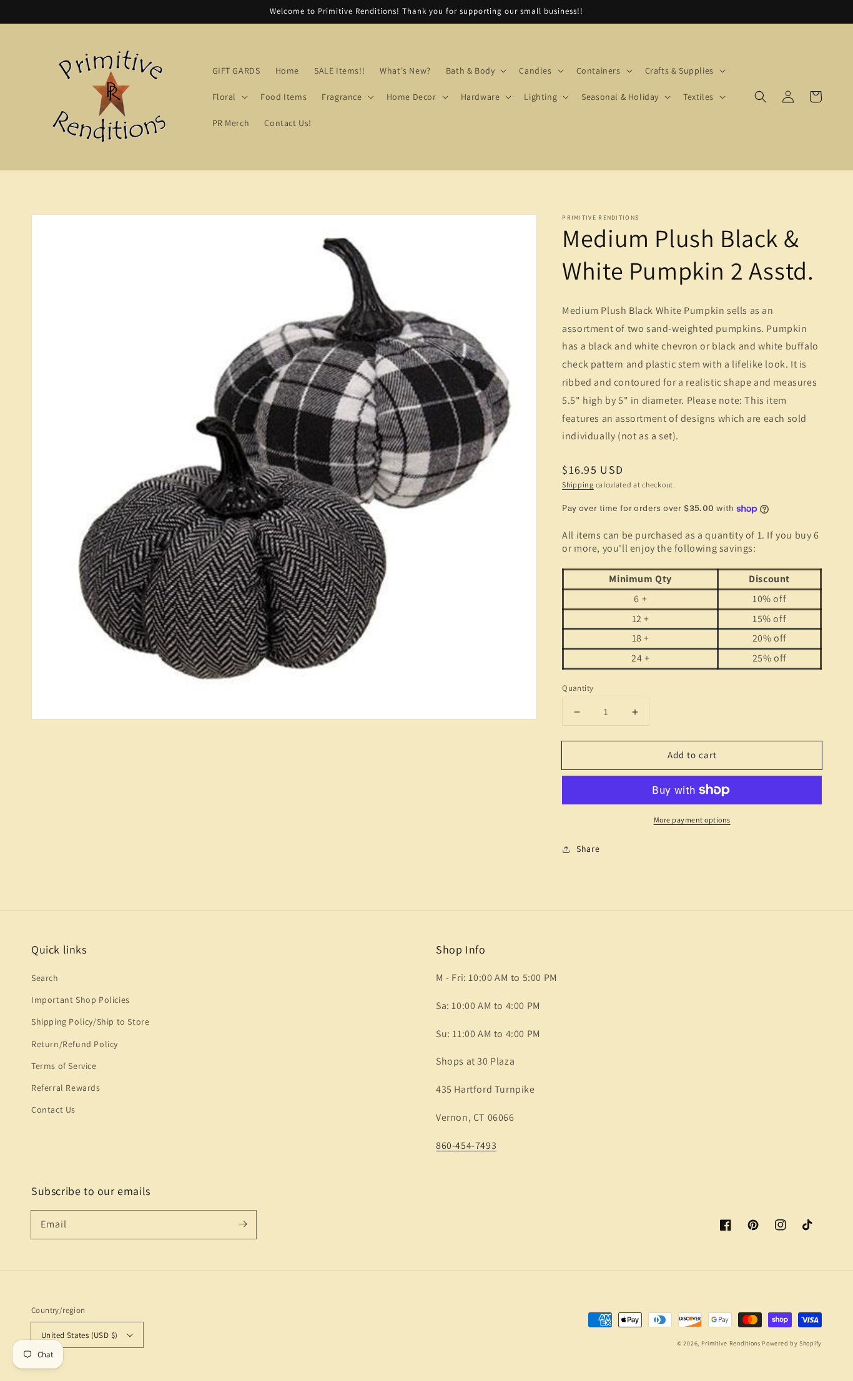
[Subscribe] (242, 1224)
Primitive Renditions (731, 1343)
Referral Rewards (66, 1087)
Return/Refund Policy (74, 1044)
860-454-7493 (466, 1145)
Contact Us (53, 1109)
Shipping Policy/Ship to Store (90, 1021)
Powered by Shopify (792, 1343)
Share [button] (587, 848)
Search (45, 977)
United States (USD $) (79, 1335)
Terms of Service (64, 1065)
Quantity (577, 688)
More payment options (692, 819)
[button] (760, 96)
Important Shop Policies (80, 999)
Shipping (578, 484)
